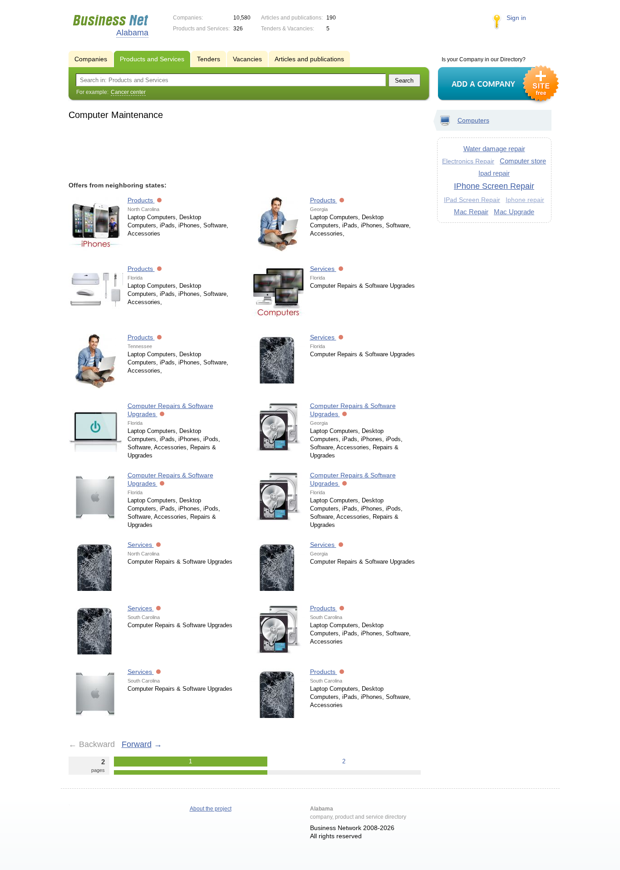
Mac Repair (471, 212)
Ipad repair (494, 173)
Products (141, 200)
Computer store (523, 161)
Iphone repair (525, 200)
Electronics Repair (468, 161)
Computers (473, 120)
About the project (210, 809)
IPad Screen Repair (472, 199)
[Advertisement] (245, 149)
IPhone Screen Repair (494, 186)
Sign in (516, 17)
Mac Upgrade (514, 212)
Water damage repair (494, 148)
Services (323, 268)
